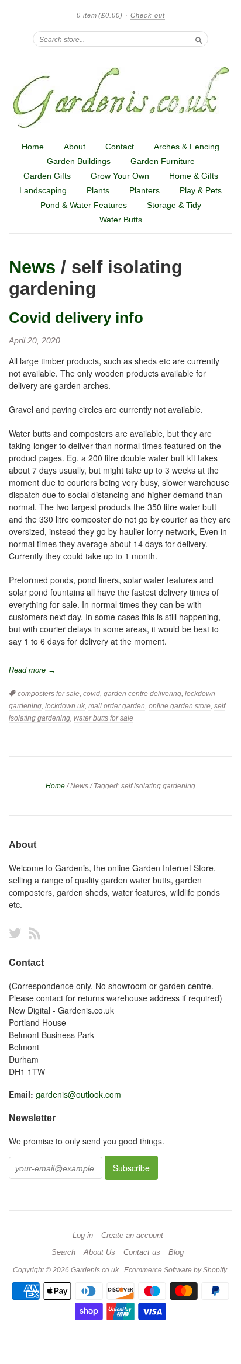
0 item (100, 15)
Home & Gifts (193, 175)
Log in (83, 1235)
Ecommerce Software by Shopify (175, 1270)
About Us (99, 1252)
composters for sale (49, 694)
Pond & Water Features (83, 205)
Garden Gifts (47, 175)
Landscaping (43, 190)
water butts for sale (103, 718)
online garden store (180, 706)
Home (33, 146)
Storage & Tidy (174, 205)
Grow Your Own (120, 175)
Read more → (32, 670)
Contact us (141, 1252)
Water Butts (120, 219)
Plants (98, 190)
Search (63, 1252)
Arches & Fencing (186, 146)
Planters (144, 190)
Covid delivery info (76, 317)
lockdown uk (65, 706)
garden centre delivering (142, 694)
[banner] (120, 97)
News (32, 267)
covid (91, 694)
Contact (119, 146)
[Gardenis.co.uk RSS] (34, 933)
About (74, 146)
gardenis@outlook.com (78, 1094)
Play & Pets (201, 190)
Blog (176, 1252)
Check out (147, 15)
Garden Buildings (79, 161)
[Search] (198, 38)
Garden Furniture (162, 161)
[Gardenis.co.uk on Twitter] (15, 933)
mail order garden (116, 706)
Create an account (132, 1235)
